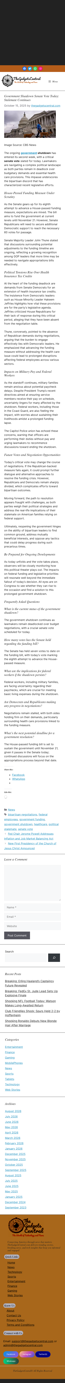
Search (9, 951)
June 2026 (11, 1121)
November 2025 (15, 1159)
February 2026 (14, 1143)
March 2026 (12, 1138)
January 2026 (13, 1148)
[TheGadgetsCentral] (21, 80)
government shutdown (18, 824)
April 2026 (11, 1132)
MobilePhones (14, 1063)
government (29, 153)
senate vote (25, 829)
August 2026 (13, 1111)
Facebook (11, 1354)
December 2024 (15, 1202)
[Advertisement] (32, 32)
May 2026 (11, 1127)
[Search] (54, 958)
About (10, 1310)
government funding (32, 819)
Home (11, 1262)
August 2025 (13, 1175)
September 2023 (15, 1207)
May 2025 (11, 1191)
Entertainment (14, 1047)
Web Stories (12, 1089)
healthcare (40, 824)
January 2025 (13, 1196)
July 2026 (11, 1116)
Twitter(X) (43, 1354)
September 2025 (15, 1170)
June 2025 (11, 1186)
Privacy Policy (15, 1320)
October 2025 (14, 1164)
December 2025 (15, 1154)
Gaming (10, 1057)
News (11, 809)
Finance (10, 1052)
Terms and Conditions (20, 1324)
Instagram (27, 1354)
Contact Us (14, 1315)
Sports (9, 1073)
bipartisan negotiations (22, 814)
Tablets (9, 1079)
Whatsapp (11, 1361)
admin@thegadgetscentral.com (23, 1345)
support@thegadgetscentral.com (32, 1341)
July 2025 (11, 1180)
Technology (12, 1084)
